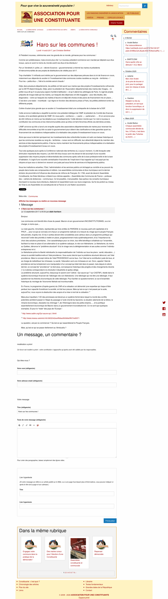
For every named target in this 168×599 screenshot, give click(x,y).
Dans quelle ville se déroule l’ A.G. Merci (134, 63)
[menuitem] (105, 13)
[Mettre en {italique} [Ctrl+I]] (23, 425)
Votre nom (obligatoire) (26, 368)
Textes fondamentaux (94, 584)
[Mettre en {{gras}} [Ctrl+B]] (19, 425)
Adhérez (109, 5)
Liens (21, 590)
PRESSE (100, 17)
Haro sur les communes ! (33, 208)
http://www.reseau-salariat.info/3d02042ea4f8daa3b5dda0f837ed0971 (51, 318)
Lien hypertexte (26, 502)
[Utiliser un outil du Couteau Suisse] (37, 425)
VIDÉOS (90, 17)
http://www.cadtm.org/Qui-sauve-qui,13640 (39, 313)
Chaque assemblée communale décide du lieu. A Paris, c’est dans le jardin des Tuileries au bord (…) (135, 131)
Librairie (89, 581)
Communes (33, 196)
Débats (73, 30)
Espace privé (84, 597)
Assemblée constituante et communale (76, 563)
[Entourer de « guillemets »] (34, 425)
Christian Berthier (63, 50)
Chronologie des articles (29, 584)
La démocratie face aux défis (57, 30)
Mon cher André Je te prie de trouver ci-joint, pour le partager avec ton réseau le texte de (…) (135, 84)
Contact (89, 590)
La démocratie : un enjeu (35, 30)
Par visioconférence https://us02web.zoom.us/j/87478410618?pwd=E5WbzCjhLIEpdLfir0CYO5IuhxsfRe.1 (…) (145, 48)
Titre (21, 489)
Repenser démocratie (98, 552)
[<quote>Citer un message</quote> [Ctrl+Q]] (30, 425)
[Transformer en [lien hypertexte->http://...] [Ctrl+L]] (26, 425)
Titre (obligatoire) (24, 407)
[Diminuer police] (115, 36)
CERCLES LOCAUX (115, 17)
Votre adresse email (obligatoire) (29, 381)
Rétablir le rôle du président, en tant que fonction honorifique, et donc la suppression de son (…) (135, 106)
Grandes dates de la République (99, 587)
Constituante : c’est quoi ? (29, 581)
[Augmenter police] (111, 36)
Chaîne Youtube (117, 23)
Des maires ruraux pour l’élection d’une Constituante (55, 554)
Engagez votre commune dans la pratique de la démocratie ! (30, 555)
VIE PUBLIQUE (133, 13)
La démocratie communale (88, 30)
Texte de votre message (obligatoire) (31, 420)
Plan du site (23, 587)
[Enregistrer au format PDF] (113, 38)
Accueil (20, 30)
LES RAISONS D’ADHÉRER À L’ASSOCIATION (105, 13)
